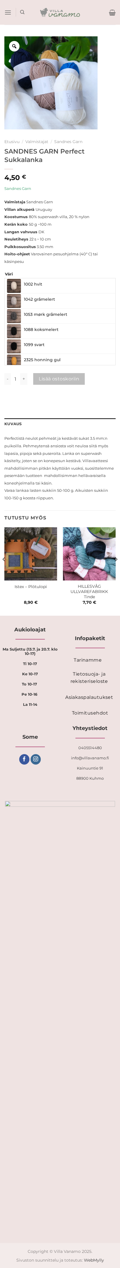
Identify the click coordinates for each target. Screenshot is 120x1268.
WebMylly (94, 1260)
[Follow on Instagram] (36, 759)
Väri (9, 274)
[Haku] (22, 12)
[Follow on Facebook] (24, 759)
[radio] (60, 285)
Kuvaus (13, 424)
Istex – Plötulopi (31, 586)
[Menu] (7, 12)
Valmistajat (36, 141)
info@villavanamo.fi (90, 758)
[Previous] (4, 571)
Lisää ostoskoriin (59, 379)
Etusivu (12, 141)
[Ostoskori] (112, 12)
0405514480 (90, 747)
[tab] (60, 424)
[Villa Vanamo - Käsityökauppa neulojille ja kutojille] (60, 12)
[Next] (116, 571)
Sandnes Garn (68, 141)
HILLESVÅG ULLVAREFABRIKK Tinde (89, 591)
